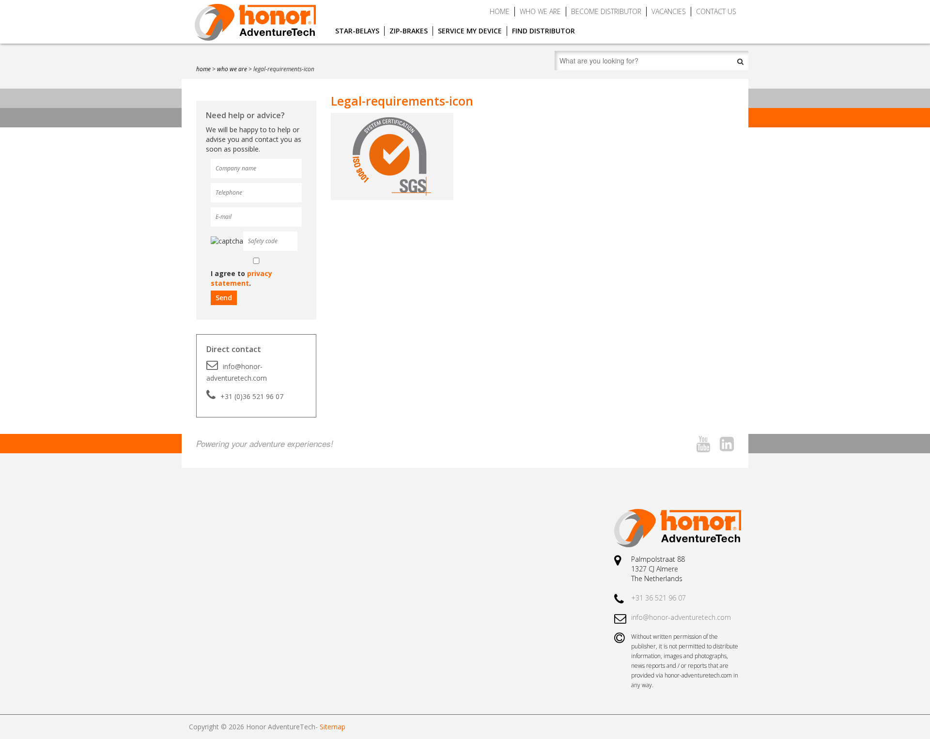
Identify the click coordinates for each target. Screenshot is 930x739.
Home (500, 11)
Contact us (716, 11)
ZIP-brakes (408, 30)
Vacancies (668, 11)
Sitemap (332, 726)
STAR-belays (357, 30)
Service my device (470, 30)
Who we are (540, 11)
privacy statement (241, 278)
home (203, 69)
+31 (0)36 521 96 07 (251, 396)
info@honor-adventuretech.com (236, 372)
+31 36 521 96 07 (658, 597)
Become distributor (606, 11)
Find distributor (543, 30)
